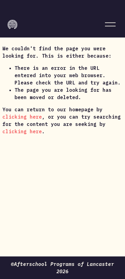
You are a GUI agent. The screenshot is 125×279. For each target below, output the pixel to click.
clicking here (22, 117)
